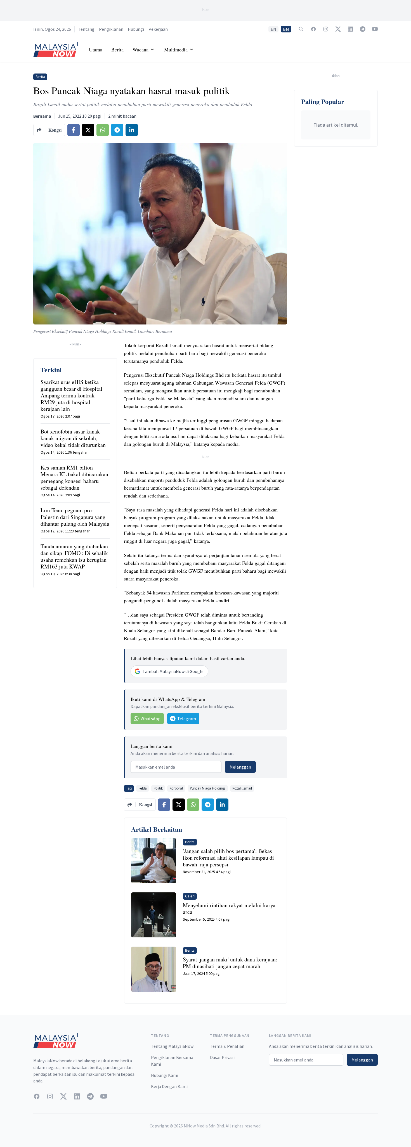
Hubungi (136, 29)
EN (273, 29)
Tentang (86, 29)
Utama (95, 49)
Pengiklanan (111, 29)
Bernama (42, 116)
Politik (158, 788)
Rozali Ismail (242, 788)
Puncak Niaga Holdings (208, 788)
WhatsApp (150, 718)
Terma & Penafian (227, 1046)
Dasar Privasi (222, 1057)
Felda (142, 788)
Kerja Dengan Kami (169, 1086)
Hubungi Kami (164, 1075)
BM (286, 29)
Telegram (186, 718)
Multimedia (176, 49)
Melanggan (240, 767)
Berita (117, 49)
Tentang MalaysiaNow (172, 1046)
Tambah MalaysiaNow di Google (173, 671)
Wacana (140, 49)
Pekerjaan (158, 29)
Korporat (176, 788)
